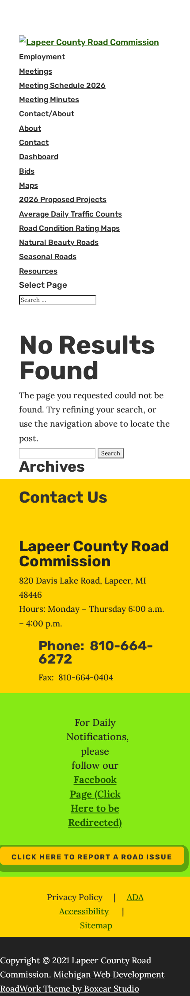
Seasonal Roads (47, 256)
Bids (26, 171)
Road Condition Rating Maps (69, 228)
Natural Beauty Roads (59, 242)
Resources (38, 271)
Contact (34, 142)
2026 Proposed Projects (62, 199)
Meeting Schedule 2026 (62, 85)
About (30, 128)
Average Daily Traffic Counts (70, 214)
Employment (42, 56)
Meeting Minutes (49, 99)
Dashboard (38, 156)
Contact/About (46, 113)
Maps (28, 185)
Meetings (35, 71)
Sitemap (95, 925)
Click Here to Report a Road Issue (91, 857)
